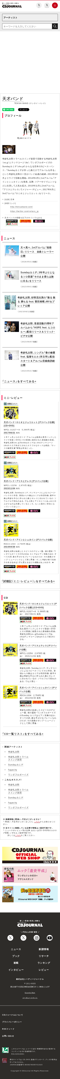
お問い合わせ (8, 1036)
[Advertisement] (30, 63)
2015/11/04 (9, 488)
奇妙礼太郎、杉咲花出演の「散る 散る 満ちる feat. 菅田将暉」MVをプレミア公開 (36, 301)
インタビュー (16, 969)
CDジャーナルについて (12, 1014)
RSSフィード (8, 1029)
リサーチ (44, 956)
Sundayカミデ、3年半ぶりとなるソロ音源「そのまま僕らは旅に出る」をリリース (38, 276)
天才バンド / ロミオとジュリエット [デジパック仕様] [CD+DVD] (38, 605)
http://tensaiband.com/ (21, 206)
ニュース (16, 949)
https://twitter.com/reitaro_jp (24, 211)
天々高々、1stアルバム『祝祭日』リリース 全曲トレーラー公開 (37, 251)
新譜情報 (44, 949)
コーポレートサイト (30, 998)
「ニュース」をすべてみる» (19, 381)
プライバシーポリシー (12, 1021)
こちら (37, 821)
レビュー (44, 969)
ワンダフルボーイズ (18, 774)
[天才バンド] (9, 146)
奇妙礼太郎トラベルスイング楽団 (18, 758)
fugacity (12, 769)
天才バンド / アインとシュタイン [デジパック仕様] (28, 539)
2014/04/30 (9, 546)
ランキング (44, 962)
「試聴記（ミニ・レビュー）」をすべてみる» (28, 581)
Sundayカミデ (15, 764)
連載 (16, 962)
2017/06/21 (9, 432)
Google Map (30, 992)
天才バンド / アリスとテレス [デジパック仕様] (26, 480)
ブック (16, 956)
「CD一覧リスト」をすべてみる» (23, 734)
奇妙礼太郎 (14, 751)
